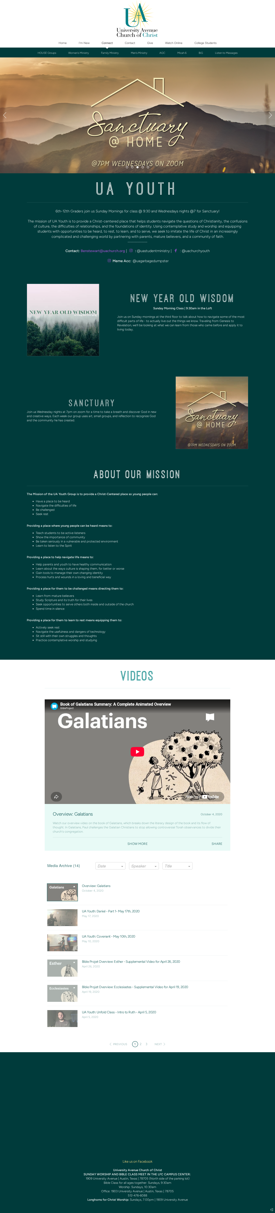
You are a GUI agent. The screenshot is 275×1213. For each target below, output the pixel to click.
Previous (4, 115)
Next (270, 115)
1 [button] (135, 1044)
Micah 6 (182, 52)
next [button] (158, 1044)
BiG (201, 52)
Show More (137, 844)
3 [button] (146, 1044)
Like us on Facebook (137, 1161)
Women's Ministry (78, 52)
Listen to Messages (226, 52)
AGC (162, 52)
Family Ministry (110, 52)
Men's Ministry (139, 52)
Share (217, 844)
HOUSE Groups (47, 52)
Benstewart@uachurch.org (103, 251)
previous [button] (120, 1044)
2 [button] (141, 1044)
